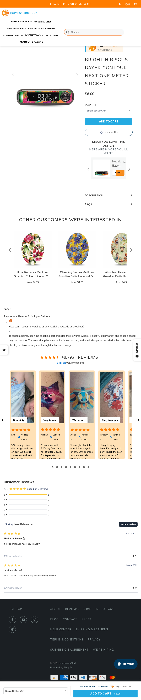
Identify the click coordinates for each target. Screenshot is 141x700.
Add (119, 172)
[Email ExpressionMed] (13, 629)
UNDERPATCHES (43, 22)
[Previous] (88, 169)
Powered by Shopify (61, 667)
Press (86, 619)
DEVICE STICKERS (16, 28)
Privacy (94, 639)
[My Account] (120, 4)
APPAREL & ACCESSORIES (42, 28)
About (55, 609)
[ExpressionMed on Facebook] (13, 619)
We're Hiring (103, 649)
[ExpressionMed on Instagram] (35, 619)
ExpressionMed (67, 663)
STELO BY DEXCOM (13, 35)
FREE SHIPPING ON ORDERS (70, 4)
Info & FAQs (104, 609)
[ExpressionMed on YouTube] (24, 619)
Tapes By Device (20, 21)
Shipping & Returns (91, 629)
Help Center (60, 629)
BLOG (56, 35)
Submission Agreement (69, 649)
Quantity (90, 104)
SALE (48, 35)
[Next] (128, 169)
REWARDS (37, 42)
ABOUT (24, 42)
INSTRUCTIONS (33, 35)
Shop (87, 609)
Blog (54, 619)
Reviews (72, 609)
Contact (70, 619)
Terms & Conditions (66, 639)
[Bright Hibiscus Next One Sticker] (45, 74)
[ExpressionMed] (19, 13)
